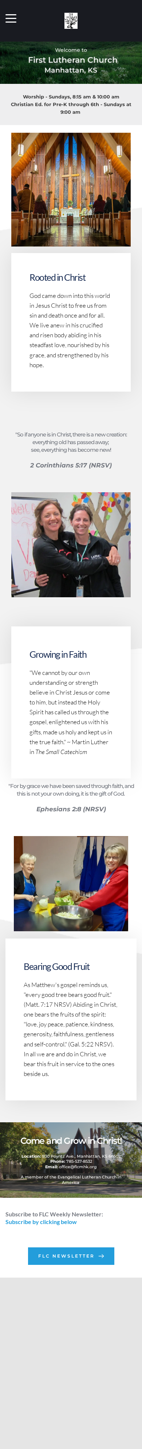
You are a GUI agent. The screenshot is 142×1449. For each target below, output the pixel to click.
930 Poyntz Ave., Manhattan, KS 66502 (71, 1156)
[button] (10, 18)
